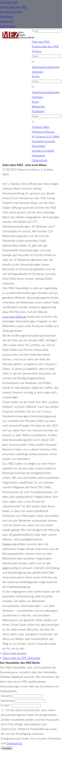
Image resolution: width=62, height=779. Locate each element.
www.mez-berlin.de (14, 316)
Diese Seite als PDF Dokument (21, 658)
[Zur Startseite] (18, 35)
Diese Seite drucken (14, 653)
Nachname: (8, 700)
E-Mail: (6, 705)
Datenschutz (14, 743)
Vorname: (7, 696)
